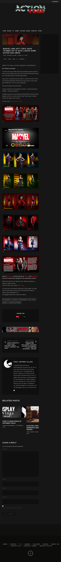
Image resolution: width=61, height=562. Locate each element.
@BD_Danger (21, 285)
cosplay (15, 299)
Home (4, 30)
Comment (5, 449)
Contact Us (16, 545)
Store (40, 30)
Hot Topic (9, 276)
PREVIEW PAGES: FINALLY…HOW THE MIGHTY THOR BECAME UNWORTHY (37, 427)
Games (17, 30)
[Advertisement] (30, 26)
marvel (5, 302)
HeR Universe (23, 299)
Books (28, 30)
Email (4, 488)
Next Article (30, 340)
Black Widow (6, 299)
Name (4, 479)
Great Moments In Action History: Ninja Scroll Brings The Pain (12, 345)
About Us (55, 544)
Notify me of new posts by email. (12, 507)
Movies (9, 30)
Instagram (34, 276)
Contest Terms (30, 545)
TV (13, 30)
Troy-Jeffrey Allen (9, 55)
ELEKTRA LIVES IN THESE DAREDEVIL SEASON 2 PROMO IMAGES (14, 427)
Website (4, 497)
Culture (22, 30)
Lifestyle (34, 30)
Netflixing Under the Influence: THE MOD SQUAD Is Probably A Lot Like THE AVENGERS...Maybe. (29, 346)
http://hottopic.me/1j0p (16, 101)
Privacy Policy (46, 545)
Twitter (26, 276)
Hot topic (32, 299)
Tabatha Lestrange (15, 302)
